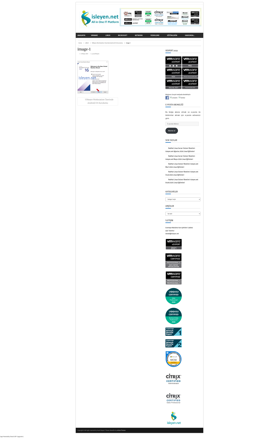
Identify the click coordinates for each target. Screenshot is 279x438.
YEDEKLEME (154, 35)
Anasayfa (81, 35)
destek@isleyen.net (172, 234)
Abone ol (171, 131)
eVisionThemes (121, 430)
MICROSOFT (122, 35)
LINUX (107, 35)
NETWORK (139, 35)
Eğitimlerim (172, 35)
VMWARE (94, 35)
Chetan (12, 436)
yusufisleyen (95, 54)
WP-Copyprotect (18, 436)
